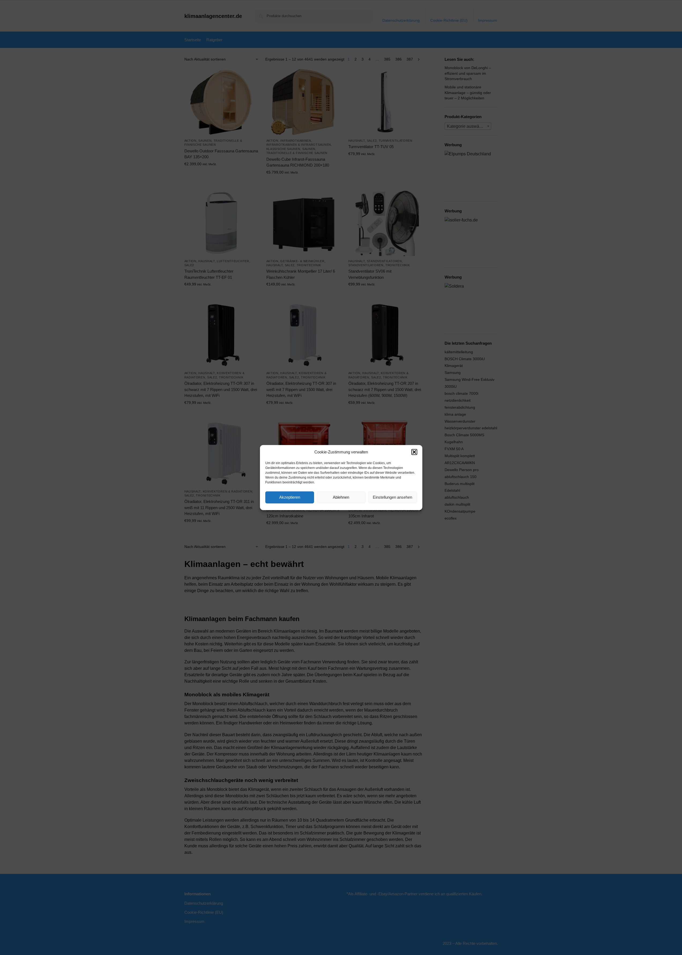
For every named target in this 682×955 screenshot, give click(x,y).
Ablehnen (341, 497)
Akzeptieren (289, 497)
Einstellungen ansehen (392, 497)
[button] (414, 452)
